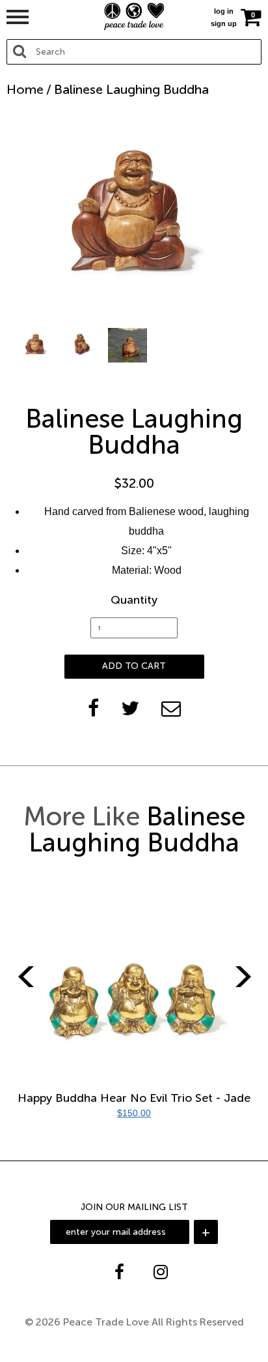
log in (224, 11)
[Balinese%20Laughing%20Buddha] (130, 708)
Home (25, 89)
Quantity (134, 600)
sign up (224, 23)
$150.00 (134, 1113)
